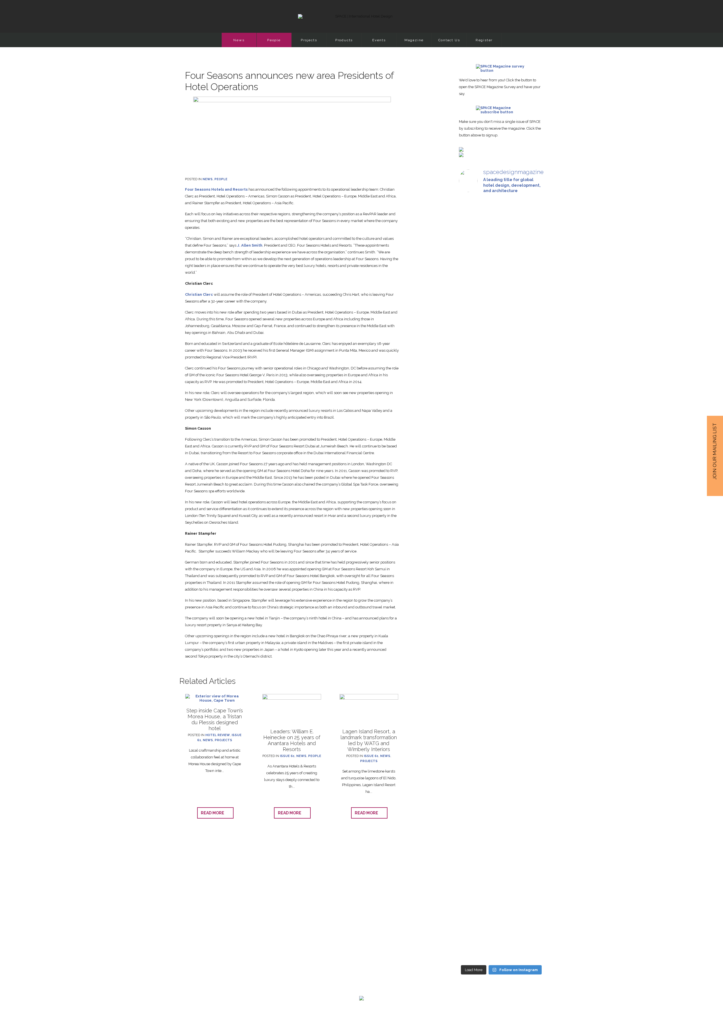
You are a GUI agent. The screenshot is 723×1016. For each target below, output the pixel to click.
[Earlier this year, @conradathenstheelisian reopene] (530, 342)
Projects (309, 40)
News (238, 40)
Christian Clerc (199, 294)
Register (484, 40)
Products (344, 40)
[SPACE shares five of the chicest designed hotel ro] (530, 860)
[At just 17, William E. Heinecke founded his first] (472, 569)
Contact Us (449, 40)
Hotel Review (217, 735)
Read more (214, 813)
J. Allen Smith (249, 245)
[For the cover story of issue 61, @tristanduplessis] (472, 292)
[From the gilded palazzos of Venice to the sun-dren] (501, 292)
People (274, 40)
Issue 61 (287, 756)
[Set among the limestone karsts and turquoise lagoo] (501, 622)
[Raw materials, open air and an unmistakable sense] (501, 841)
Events (379, 40)
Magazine (414, 40)
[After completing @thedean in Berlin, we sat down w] (472, 814)
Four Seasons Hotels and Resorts (216, 189)
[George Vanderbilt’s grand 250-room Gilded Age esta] (530, 608)
